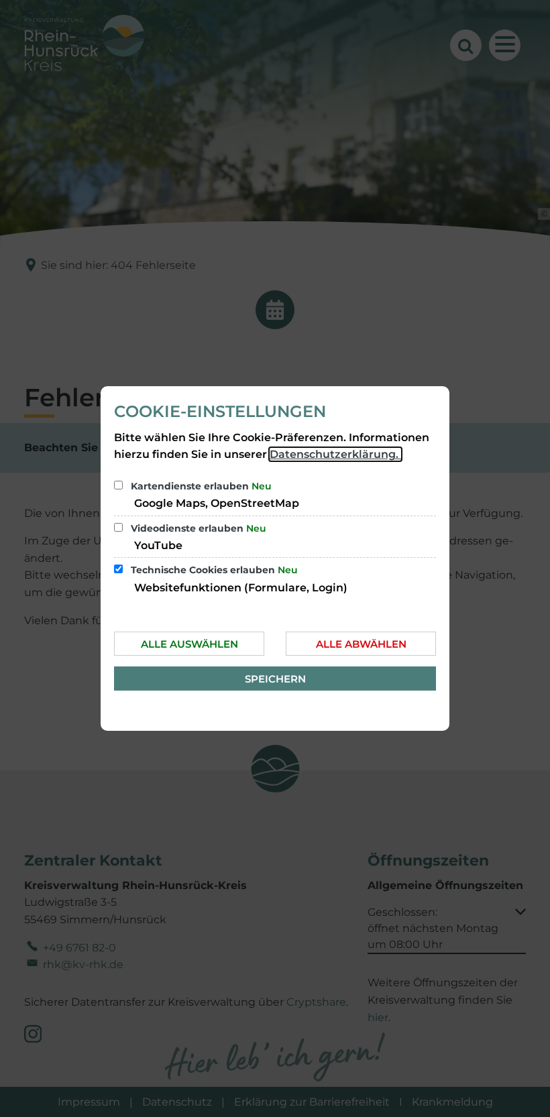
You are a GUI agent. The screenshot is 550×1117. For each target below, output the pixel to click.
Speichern (275, 678)
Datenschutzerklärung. (335, 454)
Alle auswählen (189, 644)
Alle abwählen (361, 644)
